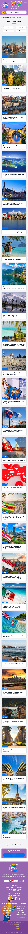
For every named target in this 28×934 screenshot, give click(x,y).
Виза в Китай (7, 915)
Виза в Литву (7, 908)
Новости (8, 31)
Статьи (21, 27)
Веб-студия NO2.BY (18, 932)
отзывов (17, 926)
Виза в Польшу (7, 906)
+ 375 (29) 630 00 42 (17, 7)
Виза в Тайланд (21, 906)
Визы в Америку (21, 917)
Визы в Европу (20, 908)
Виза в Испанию (7, 910)
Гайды (21, 31)
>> (20, 844)
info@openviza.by (15, 8)
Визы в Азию (20, 910)
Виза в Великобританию (7, 913)
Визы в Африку (20, 912)
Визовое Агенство (6, 17)
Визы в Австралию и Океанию (21, 915)
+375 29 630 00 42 (14, 893)
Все (8, 27)
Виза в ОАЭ (7, 917)
